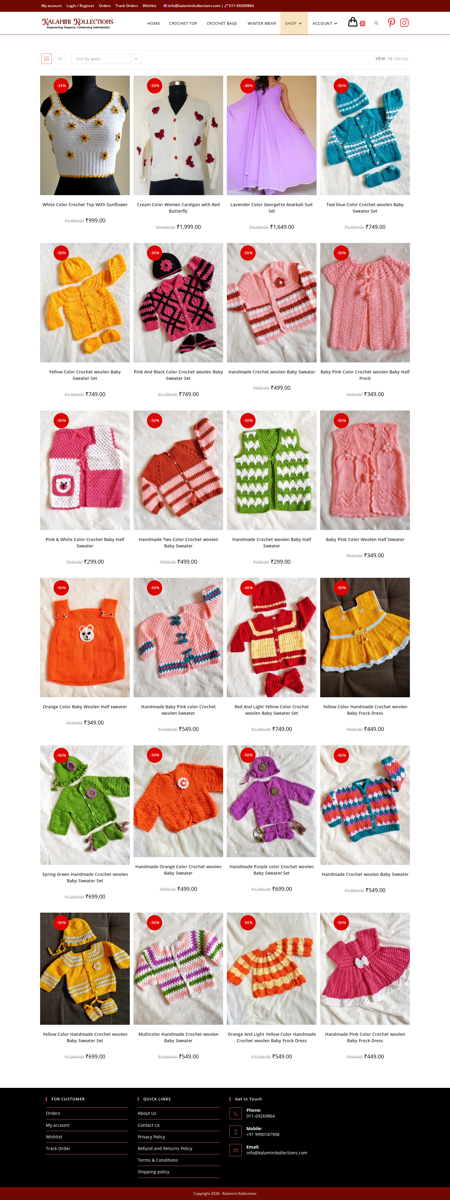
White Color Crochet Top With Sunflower (85, 204)
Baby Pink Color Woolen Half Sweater (365, 539)
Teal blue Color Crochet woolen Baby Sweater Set (365, 208)
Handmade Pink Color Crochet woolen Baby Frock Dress (365, 1037)
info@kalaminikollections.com (276, 1153)
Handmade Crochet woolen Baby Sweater (271, 372)
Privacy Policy (151, 1137)
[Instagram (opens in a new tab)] (404, 23)
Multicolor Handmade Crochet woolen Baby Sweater (178, 1037)
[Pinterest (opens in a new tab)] (391, 23)
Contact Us (149, 1125)
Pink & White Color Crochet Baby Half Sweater (85, 542)
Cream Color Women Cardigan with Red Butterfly (178, 208)
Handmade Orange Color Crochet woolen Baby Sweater (178, 870)
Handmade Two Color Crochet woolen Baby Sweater (178, 542)
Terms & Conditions (158, 1160)
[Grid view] (46, 59)
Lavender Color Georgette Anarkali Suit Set (272, 208)
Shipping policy (153, 1172)
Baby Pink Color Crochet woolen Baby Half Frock (365, 375)
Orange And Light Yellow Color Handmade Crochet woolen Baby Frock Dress (272, 1037)
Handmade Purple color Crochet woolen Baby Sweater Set (272, 870)
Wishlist (149, 5)
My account (51, 5)
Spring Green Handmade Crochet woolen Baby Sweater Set (85, 877)
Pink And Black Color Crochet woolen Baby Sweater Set (178, 375)
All (406, 58)
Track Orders (126, 5)
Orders (105, 5)
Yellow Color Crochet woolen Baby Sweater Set (85, 375)
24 (397, 58)
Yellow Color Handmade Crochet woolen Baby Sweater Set (85, 1037)
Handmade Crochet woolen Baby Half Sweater (271, 542)
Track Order (58, 1148)
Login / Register (80, 5)
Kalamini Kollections (240, 1193)
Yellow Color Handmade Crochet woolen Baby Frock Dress (365, 710)
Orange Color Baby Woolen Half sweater (85, 707)
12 (390, 58)
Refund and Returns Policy (165, 1148)
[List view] (60, 59)
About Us (147, 1113)
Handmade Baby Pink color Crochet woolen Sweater (178, 710)
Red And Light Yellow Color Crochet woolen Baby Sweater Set (271, 710)
